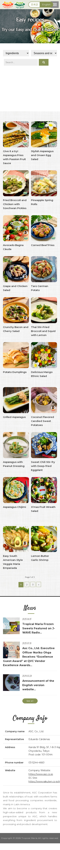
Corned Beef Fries (42, 245)
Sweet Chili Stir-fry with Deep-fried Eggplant (43, 466)
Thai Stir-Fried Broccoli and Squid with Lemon (43, 331)
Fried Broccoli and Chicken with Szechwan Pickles (14, 204)
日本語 (34, 4)
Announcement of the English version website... (38, 685)
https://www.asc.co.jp (40, 774)
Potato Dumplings (14, 372)
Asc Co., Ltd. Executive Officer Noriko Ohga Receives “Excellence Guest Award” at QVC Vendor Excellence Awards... (29, 657)
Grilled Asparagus (14, 417)
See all (30, 701)
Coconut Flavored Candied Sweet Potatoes (42, 421)
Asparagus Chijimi (14, 507)
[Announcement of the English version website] (11, 689)
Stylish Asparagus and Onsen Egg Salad (42, 155)
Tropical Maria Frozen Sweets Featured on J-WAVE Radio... (38, 628)
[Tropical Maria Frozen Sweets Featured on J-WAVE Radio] (11, 632)
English (46, 4)
